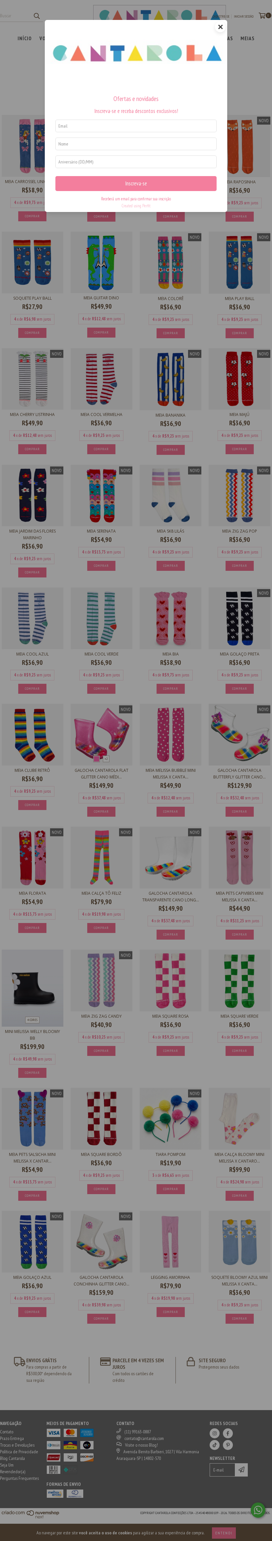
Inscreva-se (136, 183)
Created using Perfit (136, 206)
